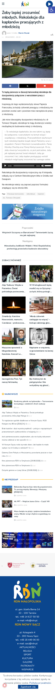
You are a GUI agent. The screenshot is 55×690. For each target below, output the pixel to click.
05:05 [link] (32, 448)
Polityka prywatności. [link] (40, 682)
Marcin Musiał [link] (23, 33)
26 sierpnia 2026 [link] (21, 505)
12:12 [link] (30, 416)
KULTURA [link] (27, 658)
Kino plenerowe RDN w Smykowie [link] (16, 465)
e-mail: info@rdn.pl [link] (27, 620)
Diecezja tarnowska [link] (15, 194)
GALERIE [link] (27, 662)
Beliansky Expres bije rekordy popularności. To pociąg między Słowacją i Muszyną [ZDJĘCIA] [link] (33, 489)
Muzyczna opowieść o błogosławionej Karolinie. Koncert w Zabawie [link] (12, 351)
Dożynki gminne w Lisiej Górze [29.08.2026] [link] (19, 470)
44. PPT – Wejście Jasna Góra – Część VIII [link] (32, 501)
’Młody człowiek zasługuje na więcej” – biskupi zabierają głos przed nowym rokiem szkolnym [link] (39, 320)
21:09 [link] (41, 470)
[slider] (48, 165)
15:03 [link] (17, 408)
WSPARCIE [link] (27, 669)
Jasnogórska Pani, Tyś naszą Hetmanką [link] (12, 381)
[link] (51, 9)
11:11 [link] (29, 424)
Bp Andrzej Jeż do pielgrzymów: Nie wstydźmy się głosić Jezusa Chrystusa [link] (38, 382)
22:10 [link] (44, 461)
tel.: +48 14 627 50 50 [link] (27, 616)
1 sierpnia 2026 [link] (20, 496)
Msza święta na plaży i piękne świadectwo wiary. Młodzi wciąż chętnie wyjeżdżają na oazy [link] (32, 514)
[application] (27, 165)
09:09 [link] (39, 432)
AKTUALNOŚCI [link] (27, 647)
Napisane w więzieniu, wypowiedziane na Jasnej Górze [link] (41, 350)
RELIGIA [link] (27, 651)
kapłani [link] (41, 194)
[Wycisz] (42, 165)
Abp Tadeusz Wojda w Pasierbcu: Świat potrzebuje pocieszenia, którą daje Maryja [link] (13, 288)
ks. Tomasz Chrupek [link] (11, 198)
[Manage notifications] (5, 685)
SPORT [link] (27, 654)
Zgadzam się (28, 686)
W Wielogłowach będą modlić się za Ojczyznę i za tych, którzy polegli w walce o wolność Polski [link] (40, 288)
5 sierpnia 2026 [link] (20, 520)
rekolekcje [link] (31, 194)
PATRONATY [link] (27, 665)
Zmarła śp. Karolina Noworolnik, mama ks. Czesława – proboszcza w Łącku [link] (13, 320)
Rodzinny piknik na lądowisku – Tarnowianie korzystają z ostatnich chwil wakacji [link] (33, 402)
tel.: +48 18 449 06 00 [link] (27, 639)
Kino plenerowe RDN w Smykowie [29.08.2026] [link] (21, 461)
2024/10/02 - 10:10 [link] (12, 37)
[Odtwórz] (5, 165)
